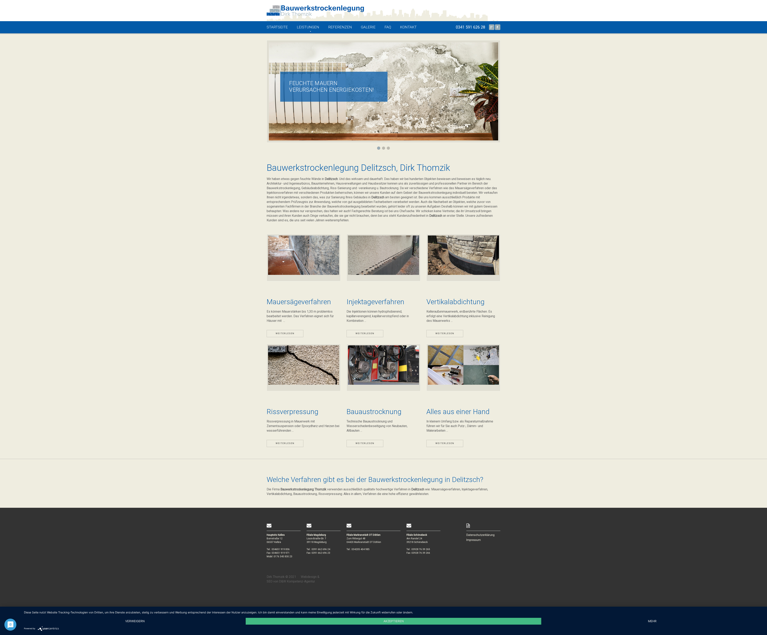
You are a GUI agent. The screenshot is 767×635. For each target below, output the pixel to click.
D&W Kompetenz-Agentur (297, 581)
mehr (652, 621)
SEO (269, 581)
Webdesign (309, 577)
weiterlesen (285, 333)
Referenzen (340, 27)
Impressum (473, 540)
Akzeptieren (394, 621)
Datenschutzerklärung (480, 535)
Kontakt (408, 27)
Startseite (277, 27)
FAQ (387, 27)
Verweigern (135, 621)
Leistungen (308, 27)
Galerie (368, 27)
